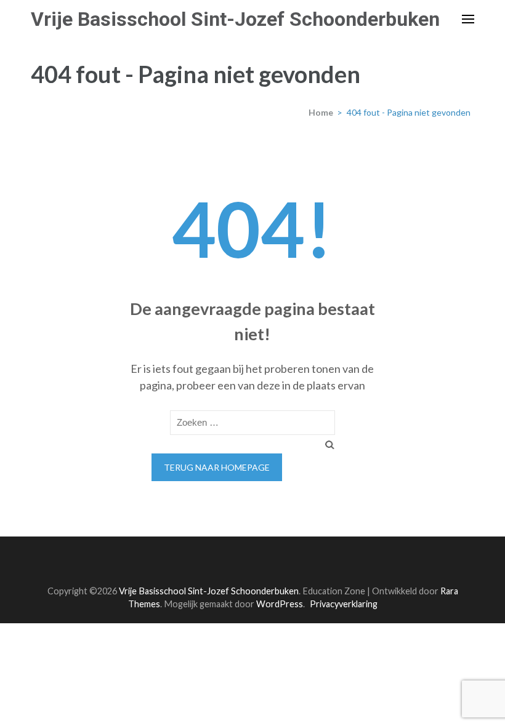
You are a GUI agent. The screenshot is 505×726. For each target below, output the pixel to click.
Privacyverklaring (344, 604)
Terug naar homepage (217, 467)
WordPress (279, 604)
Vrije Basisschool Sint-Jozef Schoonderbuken (235, 19)
